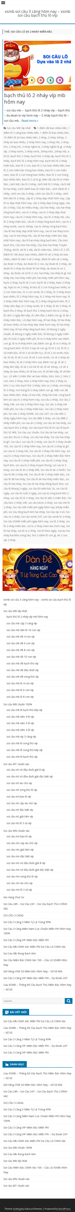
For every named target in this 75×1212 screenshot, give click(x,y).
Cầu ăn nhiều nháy (27, 207)
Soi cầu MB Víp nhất (19, 128)
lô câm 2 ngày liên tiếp (17, 315)
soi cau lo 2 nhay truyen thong (33, 465)
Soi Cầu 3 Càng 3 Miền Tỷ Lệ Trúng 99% (27, 922)
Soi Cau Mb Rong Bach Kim (19, 953)
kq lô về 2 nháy (46, 282)
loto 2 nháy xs (58, 381)
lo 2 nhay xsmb (30, 306)
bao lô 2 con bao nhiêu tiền (48, 165)
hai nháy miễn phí (25, 278)
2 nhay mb (53, 142)
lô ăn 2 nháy (60, 306)
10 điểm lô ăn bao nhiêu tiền (20, 137)
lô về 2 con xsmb (39, 357)
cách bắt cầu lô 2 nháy (23, 184)
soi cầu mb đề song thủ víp (23, 676)
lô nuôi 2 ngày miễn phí (22, 338)
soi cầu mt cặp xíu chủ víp (22, 803)
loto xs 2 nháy (50, 385)
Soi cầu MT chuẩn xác (16, 764)
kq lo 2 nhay (11, 282)
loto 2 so (9, 385)
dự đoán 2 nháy (13, 264)
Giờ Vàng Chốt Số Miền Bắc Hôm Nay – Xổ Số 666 (32, 971)
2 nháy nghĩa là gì (51, 146)
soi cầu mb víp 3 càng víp (21, 736)
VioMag (17, 1208)
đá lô (16, 249)
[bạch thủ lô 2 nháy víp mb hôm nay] (37, 66)
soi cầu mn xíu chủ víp (20, 883)
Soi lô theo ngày (46, 530)
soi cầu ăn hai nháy (55, 423)
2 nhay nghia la (31, 146)
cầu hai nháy (47, 207)
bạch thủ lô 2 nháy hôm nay (27, 161)
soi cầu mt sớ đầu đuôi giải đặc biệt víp (30, 776)
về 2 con (62, 535)
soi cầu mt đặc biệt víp (20, 809)
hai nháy (44, 273)
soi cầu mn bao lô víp (19, 836)
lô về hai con (34, 371)
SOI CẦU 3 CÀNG (13, 915)
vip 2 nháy (9, 540)
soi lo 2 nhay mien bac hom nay (46, 526)
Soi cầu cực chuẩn (28, 432)
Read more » (29, 121)
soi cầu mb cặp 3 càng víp (22, 623)
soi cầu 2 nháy (49, 399)
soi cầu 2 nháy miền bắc (29, 409)
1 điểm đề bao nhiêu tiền (52, 128)
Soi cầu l (16, 441)
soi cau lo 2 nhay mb (16, 451)
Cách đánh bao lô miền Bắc (34, 189)
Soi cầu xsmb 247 (31, 516)
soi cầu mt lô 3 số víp (19, 823)
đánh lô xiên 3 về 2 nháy (25, 259)
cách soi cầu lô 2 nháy (48, 193)
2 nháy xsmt (32, 151)
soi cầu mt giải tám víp (20, 816)
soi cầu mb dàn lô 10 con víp (23, 630)
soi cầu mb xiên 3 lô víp (20, 723)
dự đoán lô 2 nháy (56, 264)
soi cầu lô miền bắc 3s (42, 488)
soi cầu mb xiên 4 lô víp (20, 716)
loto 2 (58, 376)
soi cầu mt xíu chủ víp (19, 783)
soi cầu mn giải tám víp (20, 849)
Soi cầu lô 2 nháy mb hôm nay (47, 451)
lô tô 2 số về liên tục (31, 353)
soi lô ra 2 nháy (27, 530)
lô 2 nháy (46, 292)
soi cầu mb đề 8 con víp (21, 650)
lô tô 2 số (54, 348)
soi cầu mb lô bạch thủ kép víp (24, 710)
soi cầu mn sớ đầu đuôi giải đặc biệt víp (30, 869)
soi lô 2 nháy (57, 521)
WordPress (64, 1208)
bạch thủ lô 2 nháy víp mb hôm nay (34, 98)
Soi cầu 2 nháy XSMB (21, 413)
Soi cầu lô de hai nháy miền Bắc (45, 479)
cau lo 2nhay (25, 226)
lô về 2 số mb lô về (32, 366)
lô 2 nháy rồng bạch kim (50, 301)
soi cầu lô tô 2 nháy (22, 498)
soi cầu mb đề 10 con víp (21, 656)
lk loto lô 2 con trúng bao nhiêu (48, 287)
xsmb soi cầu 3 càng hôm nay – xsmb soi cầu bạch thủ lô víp (37, 13)
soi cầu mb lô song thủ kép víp (25, 750)
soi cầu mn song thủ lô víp (22, 876)
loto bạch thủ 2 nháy (28, 385)
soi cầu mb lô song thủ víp (22, 743)
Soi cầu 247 (42, 413)
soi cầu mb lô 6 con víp (20, 690)
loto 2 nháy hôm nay (36, 381)
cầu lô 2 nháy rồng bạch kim (43, 221)
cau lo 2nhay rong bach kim (50, 226)
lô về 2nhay (51, 366)
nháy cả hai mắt (31, 395)
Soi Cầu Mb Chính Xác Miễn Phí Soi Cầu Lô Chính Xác (34, 946)
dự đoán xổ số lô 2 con (24, 273)
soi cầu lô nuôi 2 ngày (23, 493)
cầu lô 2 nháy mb (54, 217)
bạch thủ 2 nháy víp (42, 156)
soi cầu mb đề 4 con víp (21, 636)
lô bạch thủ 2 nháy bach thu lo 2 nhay (46, 310)
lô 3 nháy (46, 306)
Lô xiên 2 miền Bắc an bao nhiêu (28, 376)
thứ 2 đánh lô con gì (44, 535)
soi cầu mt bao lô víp (19, 796)
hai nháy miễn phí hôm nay (53, 278)
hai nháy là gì (58, 273)
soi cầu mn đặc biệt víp (20, 856)
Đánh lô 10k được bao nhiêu (20, 254)
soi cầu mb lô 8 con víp (20, 696)
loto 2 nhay (16, 381)
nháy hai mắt (49, 395)
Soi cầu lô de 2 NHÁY (53, 470)
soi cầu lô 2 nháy (32, 441)
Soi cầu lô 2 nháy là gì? (55, 446)
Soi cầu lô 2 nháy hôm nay (25, 446)
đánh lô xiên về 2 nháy (55, 259)
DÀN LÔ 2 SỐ (61, 249)
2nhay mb (60, 151)
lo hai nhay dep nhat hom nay (37, 324)
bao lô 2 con (23, 165)
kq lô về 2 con (27, 282)
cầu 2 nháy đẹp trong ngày (48, 203)
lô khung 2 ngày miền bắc (27, 334)
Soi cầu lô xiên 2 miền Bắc (50, 498)
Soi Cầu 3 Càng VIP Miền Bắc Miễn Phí (26, 940)
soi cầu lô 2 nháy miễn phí (24, 460)
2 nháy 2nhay (56, 137)
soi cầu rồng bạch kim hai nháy (27, 512)
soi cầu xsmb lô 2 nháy (56, 516)
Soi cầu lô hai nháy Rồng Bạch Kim (43, 484)
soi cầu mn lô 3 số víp (19, 889)
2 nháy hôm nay (36, 142)
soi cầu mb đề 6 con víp (21, 643)
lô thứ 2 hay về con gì (34, 348)
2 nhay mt (15, 146)
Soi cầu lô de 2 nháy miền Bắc (47, 474)
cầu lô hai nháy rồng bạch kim (38, 240)
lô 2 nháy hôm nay (28, 296)
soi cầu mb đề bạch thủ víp (22, 663)
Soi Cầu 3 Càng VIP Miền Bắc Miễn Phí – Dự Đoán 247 (35, 978)
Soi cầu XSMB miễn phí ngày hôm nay (26, 521)
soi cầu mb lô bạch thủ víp (22, 756)
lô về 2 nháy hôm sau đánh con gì (37, 362)
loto (51, 376)
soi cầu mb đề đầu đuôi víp (23, 670)
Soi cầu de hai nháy (51, 432)
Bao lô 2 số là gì (31, 179)
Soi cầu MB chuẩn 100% (17, 704)
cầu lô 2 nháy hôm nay (28, 217)
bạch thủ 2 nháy (20, 156)
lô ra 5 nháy (60, 343)
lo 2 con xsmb (31, 292)
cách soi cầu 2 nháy (22, 193)
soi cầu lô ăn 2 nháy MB (25, 470)
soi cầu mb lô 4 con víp (20, 683)
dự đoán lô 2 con (34, 264)
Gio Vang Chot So (13, 897)
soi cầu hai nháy (39, 437)
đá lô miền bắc (43, 249)
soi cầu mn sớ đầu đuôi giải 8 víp (26, 863)
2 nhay (43, 137)
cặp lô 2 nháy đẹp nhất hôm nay (45, 198)
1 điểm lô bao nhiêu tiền (54, 132)
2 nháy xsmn (15, 151)
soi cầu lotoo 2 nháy (40, 502)
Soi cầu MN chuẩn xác (16, 830)
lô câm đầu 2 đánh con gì (46, 315)
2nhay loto (47, 151)
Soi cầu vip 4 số (55, 512)
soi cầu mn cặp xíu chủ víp (22, 843)
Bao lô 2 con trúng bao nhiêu (27, 174)
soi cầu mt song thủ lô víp (22, 790)
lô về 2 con (21, 357)
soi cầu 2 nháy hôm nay (30, 404)
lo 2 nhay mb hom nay (53, 296)
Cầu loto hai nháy (25, 245)
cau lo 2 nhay (29, 212)
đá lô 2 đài (26, 249)
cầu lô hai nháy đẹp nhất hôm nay (24, 231)
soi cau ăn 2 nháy (31, 423)
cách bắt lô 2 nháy (48, 184)
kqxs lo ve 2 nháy (18, 287)
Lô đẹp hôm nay (32, 320)
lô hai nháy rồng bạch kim (30, 329)
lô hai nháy (50, 320)
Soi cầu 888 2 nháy (39, 418)
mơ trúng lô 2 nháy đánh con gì (34, 390)
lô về (10, 357)
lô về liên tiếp (51, 371)
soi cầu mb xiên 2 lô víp (20, 730)
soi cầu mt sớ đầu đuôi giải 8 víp (26, 769)
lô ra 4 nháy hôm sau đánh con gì (32, 343)
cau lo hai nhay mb (20, 235)
